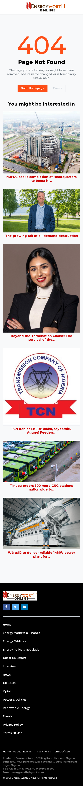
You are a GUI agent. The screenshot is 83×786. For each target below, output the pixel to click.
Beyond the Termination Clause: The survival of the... (41, 337)
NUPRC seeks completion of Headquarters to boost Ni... (41, 178)
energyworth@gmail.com (28, 772)
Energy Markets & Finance (21, 633)
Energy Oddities (14, 641)
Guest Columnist (14, 658)
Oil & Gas (9, 683)
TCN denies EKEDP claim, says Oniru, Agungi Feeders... (41, 430)
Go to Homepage (32, 88)
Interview (9, 666)
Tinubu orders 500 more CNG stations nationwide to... (41, 487)
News (7, 674)
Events (57, 88)
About (17, 751)
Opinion (8, 691)
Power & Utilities (14, 699)
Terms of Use (12, 733)
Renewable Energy (16, 708)
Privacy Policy (13, 724)
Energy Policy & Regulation (22, 649)
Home (7, 624)
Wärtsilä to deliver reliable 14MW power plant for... (41, 554)
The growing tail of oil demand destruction (41, 236)
